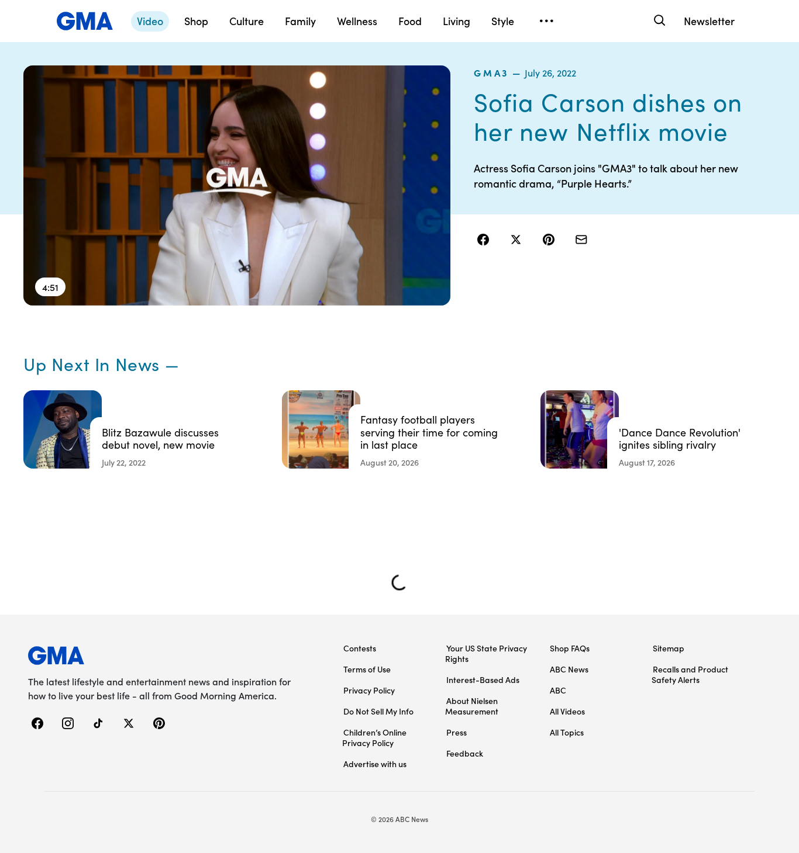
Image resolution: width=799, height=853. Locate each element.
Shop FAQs (570, 648)
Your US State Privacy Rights (486, 653)
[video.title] (236, 185)
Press (456, 732)
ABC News (569, 669)
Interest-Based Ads (482, 679)
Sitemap (668, 648)
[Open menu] (546, 21)
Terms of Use (367, 669)
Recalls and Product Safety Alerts (690, 674)
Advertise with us (375, 763)
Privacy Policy (369, 690)
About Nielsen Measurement (471, 706)
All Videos (567, 711)
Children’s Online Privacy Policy (374, 737)
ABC (558, 690)
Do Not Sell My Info (378, 711)
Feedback (464, 753)
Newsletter (709, 20)
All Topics (567, 732)
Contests (359, 648)
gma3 (491, 72)
